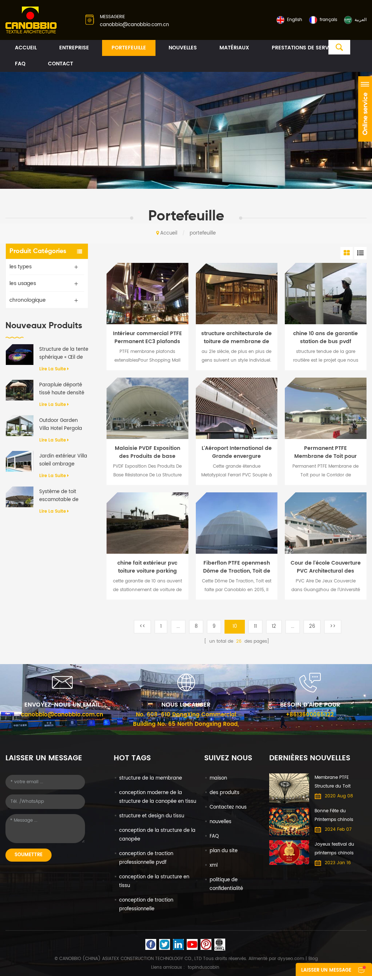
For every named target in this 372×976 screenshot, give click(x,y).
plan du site (224, 851)
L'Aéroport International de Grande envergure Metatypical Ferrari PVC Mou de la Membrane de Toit (237, 452)
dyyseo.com (291, 958)
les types (20, 267)
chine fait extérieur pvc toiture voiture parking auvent (147, 567)
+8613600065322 (310, 714)
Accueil (26, 48)
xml (214, 865)
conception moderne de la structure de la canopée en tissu (157, 797)
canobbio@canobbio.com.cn (134, 25)
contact (60, 64)
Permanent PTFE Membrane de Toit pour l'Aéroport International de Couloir (325, 452)
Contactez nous (228, 807)
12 (274, 626)
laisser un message (326, 970)
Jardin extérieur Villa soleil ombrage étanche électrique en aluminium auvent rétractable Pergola (63, 460)
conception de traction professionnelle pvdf (146, 858)
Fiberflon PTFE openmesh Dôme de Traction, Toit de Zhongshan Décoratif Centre (236, 567)
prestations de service (304, 48)
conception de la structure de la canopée (157, 835)
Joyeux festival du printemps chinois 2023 (334, 849)
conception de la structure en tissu (154, 881)
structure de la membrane (150, 778)
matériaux (234, 48)
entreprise (74, 48)
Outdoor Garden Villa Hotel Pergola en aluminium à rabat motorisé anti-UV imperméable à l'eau (63, 425)
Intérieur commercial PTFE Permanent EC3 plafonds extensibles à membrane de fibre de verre (147, 338)
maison (218, 778)
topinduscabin (203, 967)
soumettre (29, 855)
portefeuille (129, 48)
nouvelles (183, 48)
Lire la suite (52, 369)
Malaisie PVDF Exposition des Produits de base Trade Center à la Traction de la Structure (147, 452)
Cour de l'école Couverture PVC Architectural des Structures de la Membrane (326, 567)
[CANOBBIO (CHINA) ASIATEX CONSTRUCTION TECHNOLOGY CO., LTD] (31, 20)
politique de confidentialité (226, 884)
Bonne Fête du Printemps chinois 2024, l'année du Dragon (334, 816)
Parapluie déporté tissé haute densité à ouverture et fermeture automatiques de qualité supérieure (61, 389)
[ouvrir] (365, 109)
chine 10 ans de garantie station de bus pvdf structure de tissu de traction (325, 338)
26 (312, 626)
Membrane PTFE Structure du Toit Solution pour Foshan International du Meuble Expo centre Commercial (333, 782)
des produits (224, 793)
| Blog (311, 958)
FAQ (20, 64)
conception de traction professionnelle (146, 904)
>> (333, 626)
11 (255, 626)
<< (142, 626)
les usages (22, 283)
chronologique (27, 300)
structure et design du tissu (151, 816)
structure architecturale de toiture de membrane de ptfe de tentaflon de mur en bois (236, 338)
